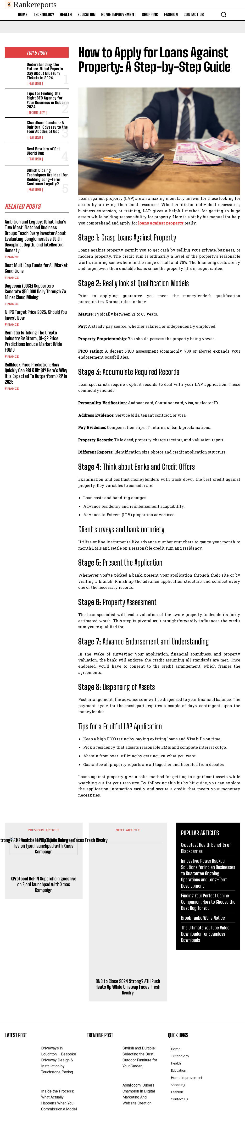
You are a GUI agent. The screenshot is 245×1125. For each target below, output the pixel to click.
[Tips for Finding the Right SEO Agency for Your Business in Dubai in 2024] (14, 100)
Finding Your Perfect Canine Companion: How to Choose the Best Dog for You (208, 902)
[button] (223, 14)
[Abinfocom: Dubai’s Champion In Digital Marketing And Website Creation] (104, 1090)
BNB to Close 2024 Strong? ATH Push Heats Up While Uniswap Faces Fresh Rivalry (127, 986)
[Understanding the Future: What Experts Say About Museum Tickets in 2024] (14, 71)
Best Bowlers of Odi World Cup (43, 151)
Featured (34, 83)
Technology (36, 113)
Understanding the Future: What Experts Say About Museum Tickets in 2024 (45, 71)
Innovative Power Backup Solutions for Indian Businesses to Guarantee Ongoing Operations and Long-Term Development (208, 873)
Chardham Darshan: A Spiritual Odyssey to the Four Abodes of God (47, 127)
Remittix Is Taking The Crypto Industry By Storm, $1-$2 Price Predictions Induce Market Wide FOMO (33, 341)
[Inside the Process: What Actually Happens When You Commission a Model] (23, 1096)
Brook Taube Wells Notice (203, 918)
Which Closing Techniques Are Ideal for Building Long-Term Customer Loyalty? (47, 177)
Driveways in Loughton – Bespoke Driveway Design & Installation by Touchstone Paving (58, 1060)
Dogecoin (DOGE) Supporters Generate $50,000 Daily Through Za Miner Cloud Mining (35, 291)
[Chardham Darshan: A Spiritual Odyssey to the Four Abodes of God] (14, 129)
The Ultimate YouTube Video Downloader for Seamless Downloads (205, 934)
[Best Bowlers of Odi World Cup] (14, 153)
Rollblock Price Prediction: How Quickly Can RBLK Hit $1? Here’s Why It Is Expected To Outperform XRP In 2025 (36, 373)
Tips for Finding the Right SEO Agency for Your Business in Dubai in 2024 (48, 100)
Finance (12, 257)
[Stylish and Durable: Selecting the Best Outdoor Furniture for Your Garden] (104, 1053)
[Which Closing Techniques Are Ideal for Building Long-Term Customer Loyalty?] (14, 177)
